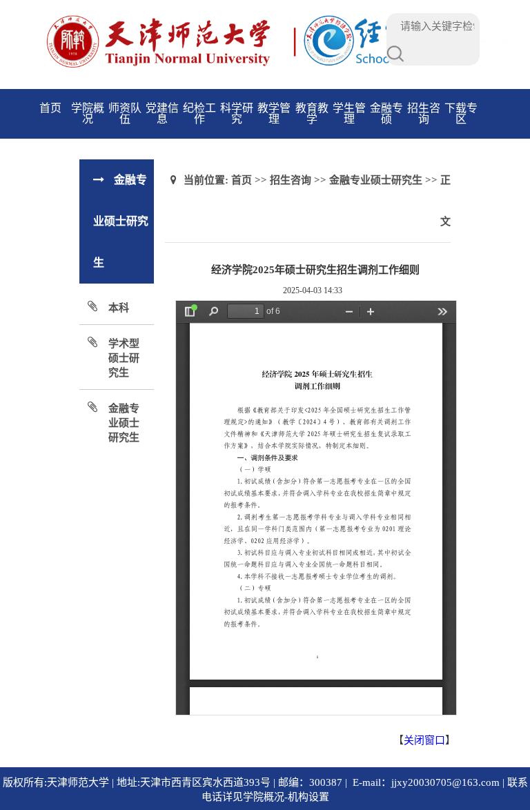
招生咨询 (423, 113)
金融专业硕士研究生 (123, 423)
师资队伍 (124, 113)
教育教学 (311, 113)
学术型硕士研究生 (123, 358)
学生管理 (349, 113)
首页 (50, 108)
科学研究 (236, 113)
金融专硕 (386, 113)
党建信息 (162, 113)
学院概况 (87, 113)
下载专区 (461, 113)
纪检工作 (199, 113)
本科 (118, 307)
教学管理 (274, 113)
